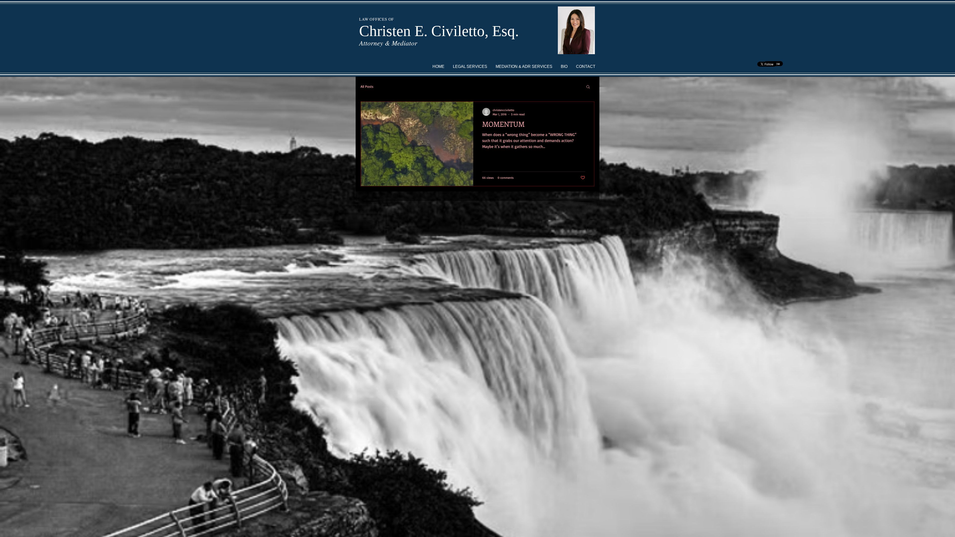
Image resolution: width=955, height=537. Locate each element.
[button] (588, 87)
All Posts (367, 86)
